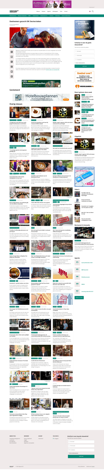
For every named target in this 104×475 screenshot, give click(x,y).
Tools (61, 11)
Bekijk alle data (79, 297)
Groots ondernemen (66, 15)
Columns (51, 15)
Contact (65, 11)
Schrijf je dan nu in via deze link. (52, 69)
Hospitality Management (15, 438)
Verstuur (84, 66)
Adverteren (40, 438)
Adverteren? (91, 7)
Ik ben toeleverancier (80, 62)
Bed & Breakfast (13, 442)
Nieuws (38, 11)
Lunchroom (12, 440)
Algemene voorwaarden (29, 442)
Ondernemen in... (44, 15)
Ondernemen (35, 15)
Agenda (49, 11)
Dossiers (43, 11)
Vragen (25, 440)
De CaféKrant (12, 441)
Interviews (57, 15)
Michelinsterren (13, 15)
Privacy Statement (28, 438)
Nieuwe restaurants (22, 15)
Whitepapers (55, 11)
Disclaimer (26, 441)
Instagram (56, 438)
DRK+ (29, 15)
